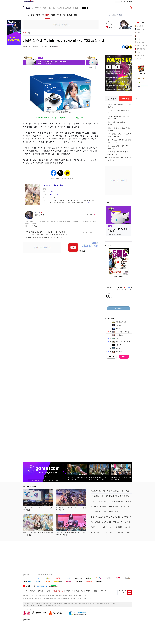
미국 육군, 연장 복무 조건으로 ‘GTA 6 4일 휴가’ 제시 (119, 147)
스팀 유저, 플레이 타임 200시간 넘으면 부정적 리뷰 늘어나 (119, 117)
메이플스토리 (120, 335)
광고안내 (40, 591)
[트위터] (35, 585)
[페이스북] (43, 585)
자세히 (90, 203)
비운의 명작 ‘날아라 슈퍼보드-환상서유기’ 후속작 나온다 (119, 129)
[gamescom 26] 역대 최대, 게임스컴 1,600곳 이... (77, 478)
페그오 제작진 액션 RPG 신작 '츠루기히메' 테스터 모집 (119, 153)
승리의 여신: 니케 (142, 45)
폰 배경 (139, 58)
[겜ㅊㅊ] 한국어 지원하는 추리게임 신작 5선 (119, 111)
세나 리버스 (140, 36)
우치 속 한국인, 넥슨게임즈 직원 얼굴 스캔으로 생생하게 (111, 506)
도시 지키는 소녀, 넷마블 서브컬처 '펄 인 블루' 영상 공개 (120, 141)
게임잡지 (108, 245)
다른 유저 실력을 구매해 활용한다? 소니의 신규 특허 (110, 522)
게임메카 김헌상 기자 (29, 46)
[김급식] (48, 581)
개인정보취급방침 (58, 591)
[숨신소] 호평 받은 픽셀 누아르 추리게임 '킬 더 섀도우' (119, 159)
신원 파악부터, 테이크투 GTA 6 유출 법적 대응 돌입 (110, 496)
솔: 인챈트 (140, 26)
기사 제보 (90, 214)
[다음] (48, 578)
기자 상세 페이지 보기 (86, 233)
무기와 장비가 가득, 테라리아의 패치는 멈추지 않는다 (111, 532)
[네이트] (58, 578)
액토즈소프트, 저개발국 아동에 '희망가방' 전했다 (44, 237)
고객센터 (88, 591)
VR (51, 189)
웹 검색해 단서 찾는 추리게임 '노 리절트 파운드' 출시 (119, 106)
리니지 (118, 338)
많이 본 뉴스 (111, 99)
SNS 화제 (125, 99)
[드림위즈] (127, 578)
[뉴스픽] (69, 581)
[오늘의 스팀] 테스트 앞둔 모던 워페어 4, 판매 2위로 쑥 (111, 501)
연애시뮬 (52, 192)
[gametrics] (28, 581)
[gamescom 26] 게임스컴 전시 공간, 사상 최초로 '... (121, 478)
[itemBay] (99, 578)
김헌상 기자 (39, 215)
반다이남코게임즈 (55, 195)
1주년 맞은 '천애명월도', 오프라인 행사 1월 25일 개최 (45, 232)
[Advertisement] (61, 24)
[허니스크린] (58, 581)
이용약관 (48, 591)
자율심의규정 (79, 591)
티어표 (139, 52)
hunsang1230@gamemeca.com (36, 226)
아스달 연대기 (141, 42)
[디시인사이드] (99, 581)
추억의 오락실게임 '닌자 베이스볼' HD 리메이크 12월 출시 (119, 135)
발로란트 (118, 328)
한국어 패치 (140, 55)
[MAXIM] (108, 578)
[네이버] (28, 578)
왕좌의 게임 (140, 29)
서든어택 (118, 345)
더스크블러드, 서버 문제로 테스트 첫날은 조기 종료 (110, 491)
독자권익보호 (69, 591)
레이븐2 (139, 39)
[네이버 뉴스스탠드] (54, 585)
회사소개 (25, 591)
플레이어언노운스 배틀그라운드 (125, 341)
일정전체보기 (119, 308)
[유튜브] (28, 585)
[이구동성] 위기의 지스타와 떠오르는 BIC (106, 511)
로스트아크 (119, 351)
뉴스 (24, 33)
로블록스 (118, 348)
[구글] (38, 578)
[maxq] (118, 578)
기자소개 (103, 591)
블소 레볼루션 (141, 49)
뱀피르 (139, 32)
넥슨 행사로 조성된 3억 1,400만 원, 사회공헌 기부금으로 (46, 234)
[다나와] (89, 578)
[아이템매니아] (38, 581)
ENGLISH (53, 46)
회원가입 (123, 1)
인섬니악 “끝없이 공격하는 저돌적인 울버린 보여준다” (111, 517)
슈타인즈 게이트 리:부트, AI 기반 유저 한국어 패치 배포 (111, 527)
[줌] (69, 578)
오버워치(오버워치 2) (122, 332)
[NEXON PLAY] (79, 578)
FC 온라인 (119, 325)
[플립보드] (79, 581)
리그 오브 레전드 (121, 322)
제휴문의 (32, 591)
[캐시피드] (89, 581)
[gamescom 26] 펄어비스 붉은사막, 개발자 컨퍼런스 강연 (99, 478)
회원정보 (96, 591)
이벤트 (107, 202)
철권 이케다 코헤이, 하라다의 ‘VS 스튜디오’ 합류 (120, 123)
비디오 (30, 33)
